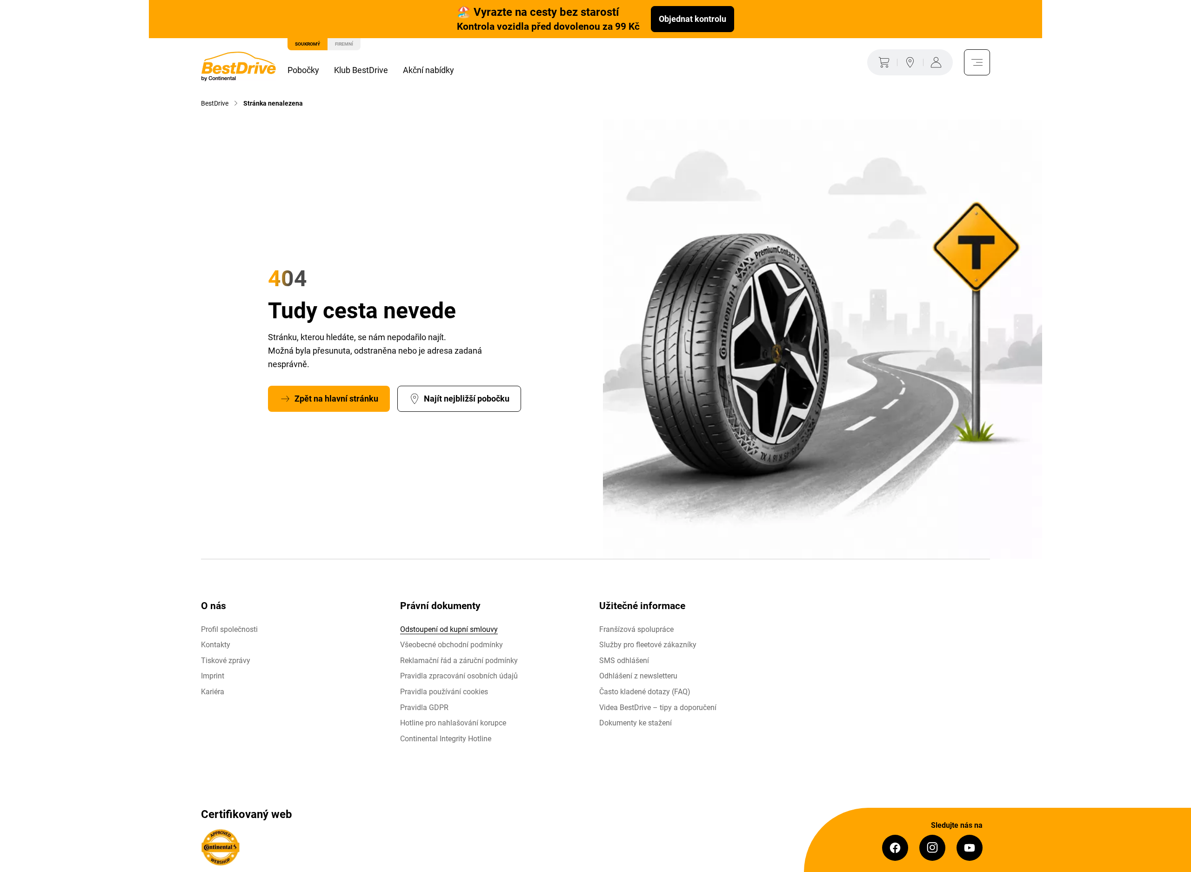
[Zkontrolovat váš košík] (882, 62)
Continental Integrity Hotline (445, 738)
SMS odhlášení (624, 660)
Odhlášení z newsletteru (638, 675)
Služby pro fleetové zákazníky (647, 644)
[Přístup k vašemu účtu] (938, 62)
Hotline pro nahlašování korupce (453, 722)
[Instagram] (932, 848)
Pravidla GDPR (424, 707)
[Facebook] (895, 848)
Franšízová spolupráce (636, 629)
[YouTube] (970, 848)
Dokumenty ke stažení (635, 722)
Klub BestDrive (361, 70)
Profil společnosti (229, 629)
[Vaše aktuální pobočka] (910, 62)
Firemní (344, 44)
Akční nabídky (428, 70)
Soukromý (307, 44)
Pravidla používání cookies (444, 691)
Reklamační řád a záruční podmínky (459, 660)
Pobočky (303, 70)
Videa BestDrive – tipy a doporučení (657, 707)
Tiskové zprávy (225, 660)
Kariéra (212, 691)
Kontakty (215, 644)
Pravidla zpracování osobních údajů (459, 675)
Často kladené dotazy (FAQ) (644, 691)
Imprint (212, 675)
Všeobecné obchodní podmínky (451, 644)
